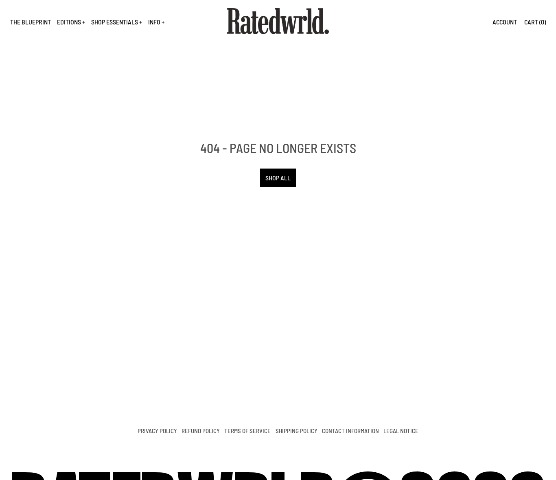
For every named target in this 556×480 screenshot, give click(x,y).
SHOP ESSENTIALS (114, 22)
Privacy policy (157, 430)
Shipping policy (296, 430)
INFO (154, 22)
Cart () (535, 22)
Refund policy (201, 430)
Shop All (278, 178)
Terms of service (247, 430)
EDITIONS (69, 22)
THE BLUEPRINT (30, 22)
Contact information (350, 430)
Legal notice (400, 430)
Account (505, 22)
